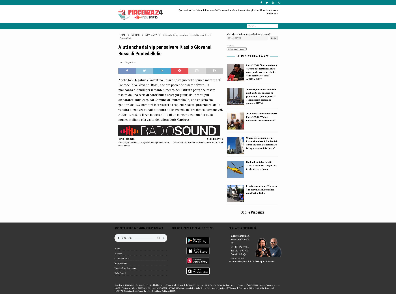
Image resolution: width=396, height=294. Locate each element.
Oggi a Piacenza (252, 212)
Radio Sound (120, 273)
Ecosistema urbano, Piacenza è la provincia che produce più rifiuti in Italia (261, 190)
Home (117, 248)
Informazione (120, 263)
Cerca (273, 38)
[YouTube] (273, 2)
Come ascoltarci (121, 258)
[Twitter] (267, 2)
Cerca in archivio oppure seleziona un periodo (249, 34)
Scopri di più (237, 257)
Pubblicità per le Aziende (125, 268)
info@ (242, 254)
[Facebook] (261, 2)
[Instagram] (279, 2)
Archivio (118, 253)
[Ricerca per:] (262, 25)
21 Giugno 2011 (129, 62)
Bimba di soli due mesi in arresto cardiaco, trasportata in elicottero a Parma (261, 165)
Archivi (230, 45)
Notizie (135, 35)
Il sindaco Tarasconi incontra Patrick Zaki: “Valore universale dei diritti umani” (261, 117)
